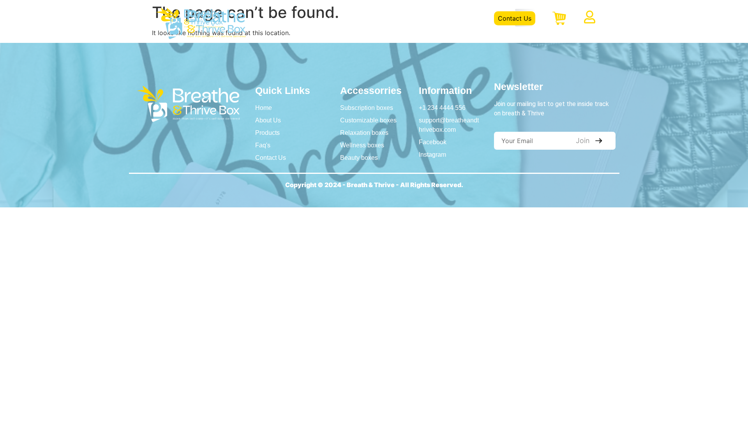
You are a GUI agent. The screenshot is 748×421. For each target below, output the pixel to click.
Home (323, 18)
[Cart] (559, 18)
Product (402, 18)
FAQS (437, 18)
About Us (361, 18)
